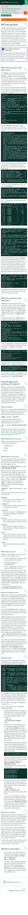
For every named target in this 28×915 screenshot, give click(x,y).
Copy (25, 94)
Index (6, 6)
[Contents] (25, 13)
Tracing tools (16, 12)
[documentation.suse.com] (2, 7)
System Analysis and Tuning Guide (9, 10)
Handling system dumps (7, 12)
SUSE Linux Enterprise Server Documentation (11, 8)
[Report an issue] (25, 24)
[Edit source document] (26, 25)
